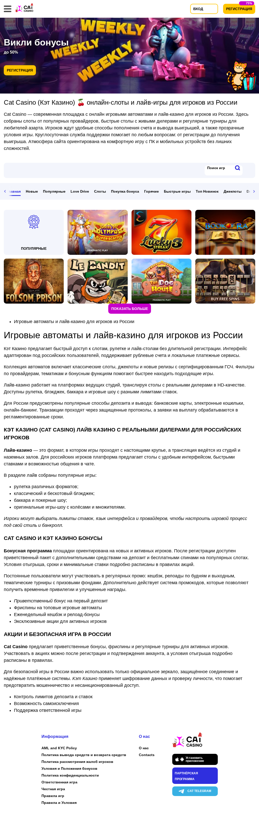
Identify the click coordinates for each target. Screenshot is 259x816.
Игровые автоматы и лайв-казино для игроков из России (74, 321)
